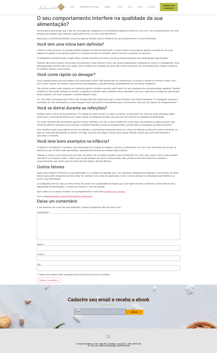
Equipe (119, 7)
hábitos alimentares (83, 196)
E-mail (41, 254)
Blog (130, 7)
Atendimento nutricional (89, 7)
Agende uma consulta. (114, 191)
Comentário (43, 212)
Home (72, 7)
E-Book (140, 7)
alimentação (53, 196)
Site (39, 264)
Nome (40, 244)
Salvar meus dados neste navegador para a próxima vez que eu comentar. (74, 274)
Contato (151, 7)
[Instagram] (108, 337)
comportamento (66, 196)
